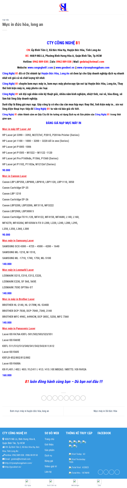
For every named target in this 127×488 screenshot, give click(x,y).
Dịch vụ (48, 455)
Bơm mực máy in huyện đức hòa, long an (29, 411)
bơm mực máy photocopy (61, 83)
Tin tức (5, 20)
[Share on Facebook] (49, 398)
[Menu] (4, 7)
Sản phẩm (49, 450)
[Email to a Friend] (60, 398)
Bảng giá (49, 460)
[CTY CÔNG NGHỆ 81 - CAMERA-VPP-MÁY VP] (63, 7)
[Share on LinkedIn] (71, 398)
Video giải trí (51, 466)
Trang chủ (49, 439)
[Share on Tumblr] (77, 398)
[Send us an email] (117, 472)
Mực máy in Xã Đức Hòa (106, 411)
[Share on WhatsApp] (43, 398)
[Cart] (123, 7)
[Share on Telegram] (83, 398)
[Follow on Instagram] (106, 472)
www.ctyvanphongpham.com (93, 67)
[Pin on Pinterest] (66, 398)
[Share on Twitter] (55, 398)
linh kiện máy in (16, 88)
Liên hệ (48, 471)
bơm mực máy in (37, 83)
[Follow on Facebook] (100, 472)
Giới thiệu (49, 444)
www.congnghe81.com (40, 67)
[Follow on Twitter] (111, 472)
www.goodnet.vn (65, 67)
